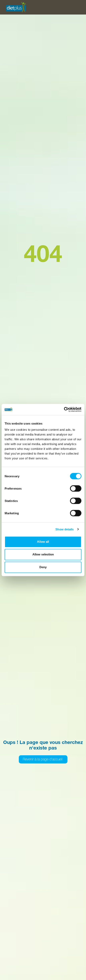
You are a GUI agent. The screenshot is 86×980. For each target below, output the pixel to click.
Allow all (43, 541)
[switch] (75, 488)
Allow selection (43, 554)
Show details (64, 529)
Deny (43, 567)
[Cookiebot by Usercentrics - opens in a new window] (63, 409)
